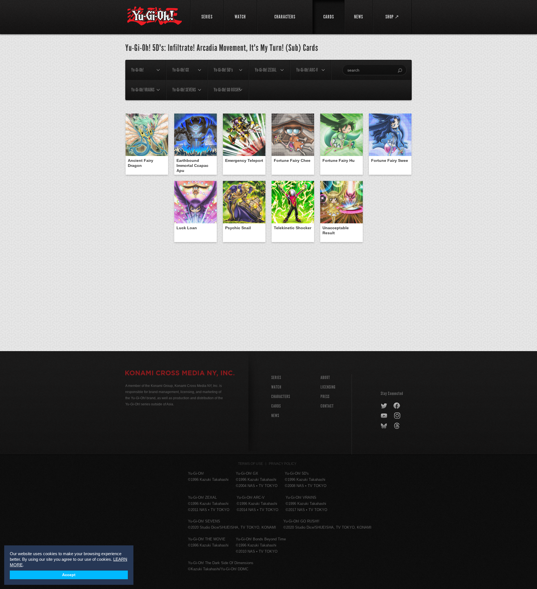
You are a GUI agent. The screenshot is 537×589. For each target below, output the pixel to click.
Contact (327, 406)
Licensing (328, 387)
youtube (384, 416)
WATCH (276, 387)
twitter (384, 406)
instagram (397, 416)
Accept (69, 575)
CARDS (276, 406)
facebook (397, 406)
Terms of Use (250, 464)
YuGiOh (154, 16)
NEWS (275, 415)
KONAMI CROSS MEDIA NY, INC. (179, 373)
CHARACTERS (280, 396)
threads (397, 426)
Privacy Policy (282, 464)
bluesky (384, 426)
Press (325, 396)
